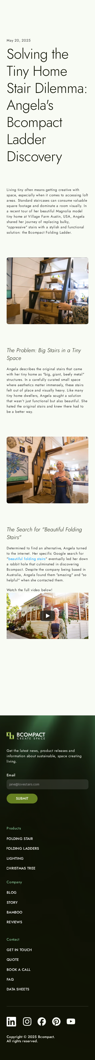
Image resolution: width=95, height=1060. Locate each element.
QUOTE (13, 959)
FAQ (10, 979)
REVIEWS (14, 922)
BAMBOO (15, 912)
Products (14, 828)
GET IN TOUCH (19, 949)
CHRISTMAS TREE (20, 868)
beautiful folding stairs (27, 558)
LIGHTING (15, 858)
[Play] (47, 615)
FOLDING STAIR (20, 838)
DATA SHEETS (18, 989)
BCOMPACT (31, 735)
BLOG (12, 892)
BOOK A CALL (18, 969)
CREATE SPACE (31, 738)
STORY (12, 902)
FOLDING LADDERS (22, 848)
